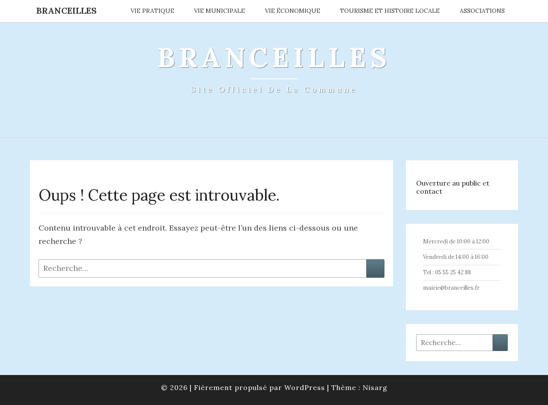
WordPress (304, 387)
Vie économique (292, 11)
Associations (482, 11)
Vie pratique (152, 11)
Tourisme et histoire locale (390, 11)
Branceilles (66, 10)
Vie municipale (219, 11)
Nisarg (375, 387)
